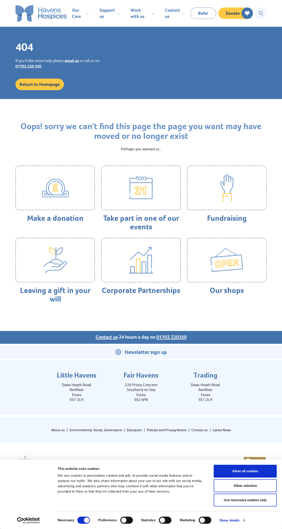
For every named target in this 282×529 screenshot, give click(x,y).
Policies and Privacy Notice (167, 430)
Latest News (222, 430)
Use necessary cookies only (245, 500)
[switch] (126, 520)
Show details (229, 520)
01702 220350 (171, 337)
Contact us (107, 337)
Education (134, 430)
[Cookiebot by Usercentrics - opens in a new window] (28, 520)
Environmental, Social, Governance (96, 430)
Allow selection (245, 485)
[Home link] (41, 13)
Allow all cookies (245, 471)
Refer (203, 13)
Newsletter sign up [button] (146, 352)
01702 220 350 (28, 66)
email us (72, 60)
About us (58, 430)
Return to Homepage (40, 84)
